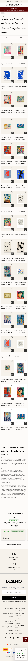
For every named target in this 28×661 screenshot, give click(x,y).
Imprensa (10, 611)
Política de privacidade (16, 601)
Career (11, 616)
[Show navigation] (2, 5)
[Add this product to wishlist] (12, 44)
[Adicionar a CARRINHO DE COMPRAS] (12, 57)
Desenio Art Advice (20, 608)
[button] (21, 654)
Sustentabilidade (8, 619)
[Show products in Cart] (25, 5)
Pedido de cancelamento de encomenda (19, 629)
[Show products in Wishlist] (22, 5)
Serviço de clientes (20, 611)
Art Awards (10, 630)
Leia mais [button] (4, 32)
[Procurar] (5, 5)
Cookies (17, 620)
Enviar (14, 598)
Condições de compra (20, 618)
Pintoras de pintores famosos (14, 13)
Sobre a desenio (9, 608)
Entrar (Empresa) (8, 633)
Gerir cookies (18, 633)
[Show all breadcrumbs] (3, 13)
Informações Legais (8, 613)
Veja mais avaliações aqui (14, 544)
